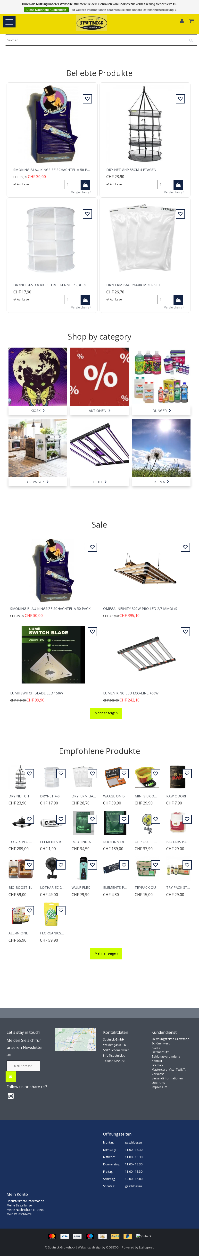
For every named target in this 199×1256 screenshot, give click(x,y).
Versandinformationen (167, 1078)
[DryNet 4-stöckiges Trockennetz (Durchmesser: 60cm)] (52, 239)
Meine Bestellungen (20, 1205)
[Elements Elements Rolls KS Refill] (52, 820)
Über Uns (158, 1083)
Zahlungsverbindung (166, 1056)
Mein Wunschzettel (19, 1214)
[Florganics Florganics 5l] (52, 912)
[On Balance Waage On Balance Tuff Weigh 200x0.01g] (115, 774)
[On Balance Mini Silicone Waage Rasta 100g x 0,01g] (147, 774)
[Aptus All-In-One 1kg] (20, 912)
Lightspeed (146, 1247)
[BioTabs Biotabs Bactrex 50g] (178, 820)
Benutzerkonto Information (25, 1201)
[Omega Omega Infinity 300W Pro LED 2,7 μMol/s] (145, 567)
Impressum (159, 1087)
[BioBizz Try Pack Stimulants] (178, 866)
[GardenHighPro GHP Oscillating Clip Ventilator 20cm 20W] (147, 820)
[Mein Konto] (182, 21)
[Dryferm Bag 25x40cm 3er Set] (145, 239)
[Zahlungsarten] (92, 1236)
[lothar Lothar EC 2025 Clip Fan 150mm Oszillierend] (52, 866)
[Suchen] (193, 38)
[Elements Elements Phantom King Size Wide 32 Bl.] (115, 866)
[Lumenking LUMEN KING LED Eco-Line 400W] (145, 652)
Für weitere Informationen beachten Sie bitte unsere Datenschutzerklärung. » (124, 10)
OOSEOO (112, 1247)
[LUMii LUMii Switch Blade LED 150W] (53, 652)
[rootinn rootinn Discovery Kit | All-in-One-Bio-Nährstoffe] (115, 820)
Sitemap (157, 1065)
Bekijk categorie (38, 371)
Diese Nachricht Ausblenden (46, 10)
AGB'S (156, 1048)
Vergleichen (79, 192)
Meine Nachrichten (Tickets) (25, 1210)
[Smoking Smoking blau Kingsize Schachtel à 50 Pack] (52, 124)
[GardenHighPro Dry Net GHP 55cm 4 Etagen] (145, 124)
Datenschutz (160, 1052)
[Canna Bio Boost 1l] (20, 866)
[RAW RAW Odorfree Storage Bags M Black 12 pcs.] (178, 774)
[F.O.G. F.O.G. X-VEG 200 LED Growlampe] (20, 820)
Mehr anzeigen (106, 713)
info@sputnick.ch (114, 1055)
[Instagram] (11, 1095)
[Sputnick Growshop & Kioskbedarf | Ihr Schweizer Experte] (91, 23)
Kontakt (157, 1061)
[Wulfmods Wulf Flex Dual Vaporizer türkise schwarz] (84, 866)
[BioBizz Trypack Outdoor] (147, 866)
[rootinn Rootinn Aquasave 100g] (84, 820)
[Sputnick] (143, 1236)
